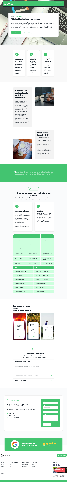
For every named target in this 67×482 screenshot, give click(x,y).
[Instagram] (59, 465)
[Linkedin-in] (56, 465)
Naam (44, 401)
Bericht (44, 414)
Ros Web (12, 16)
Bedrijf (44, 405)
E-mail (44, 409)
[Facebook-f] (54, 465)
